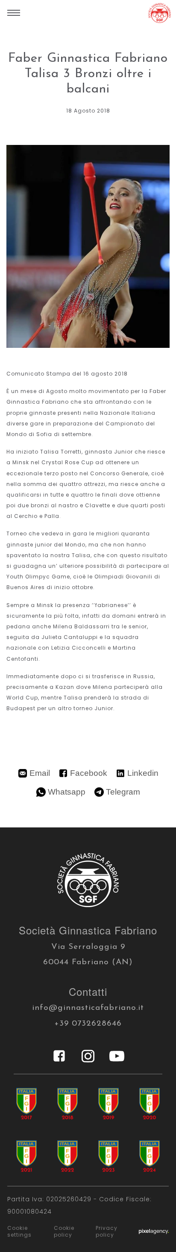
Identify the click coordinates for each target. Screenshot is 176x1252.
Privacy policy (106, 1231)
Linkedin (142, 773)
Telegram (123, 791)
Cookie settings (19, 1231)
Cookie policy (64, 1231)
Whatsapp (66, 791)
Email (39, 773)
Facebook (88, 773)
